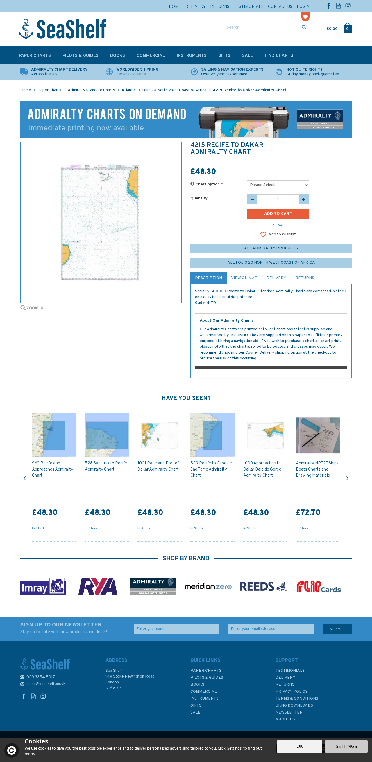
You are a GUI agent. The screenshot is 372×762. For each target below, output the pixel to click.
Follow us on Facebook (328, 5)
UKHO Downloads (294, 705)
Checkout (347, 27)
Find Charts (279, 56)
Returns (304, 277)
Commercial (203, 691)
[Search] (304, 28)
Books (197, 684)
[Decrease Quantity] (252, 199)
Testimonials (290, 670)
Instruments (204, 698)
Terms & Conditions (297, 698)
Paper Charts (205, 670)
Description (208, 277)
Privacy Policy (292, 691)
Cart (327, 27)
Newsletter (289, 712)
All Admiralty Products (271, 248)
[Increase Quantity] (304, 199)
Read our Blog (338, 5)
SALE (195, 712)
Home (175, 7)
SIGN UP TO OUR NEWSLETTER (63, 628)
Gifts (195, 705)
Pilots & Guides (206, 677)
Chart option (208, 184)
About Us (285, 719)
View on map (244, 277)
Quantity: (199, 198)
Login (303, 7)
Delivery (276, 277)
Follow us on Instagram (348, 5)
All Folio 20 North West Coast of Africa (271, 262)
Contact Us (280, 7)
